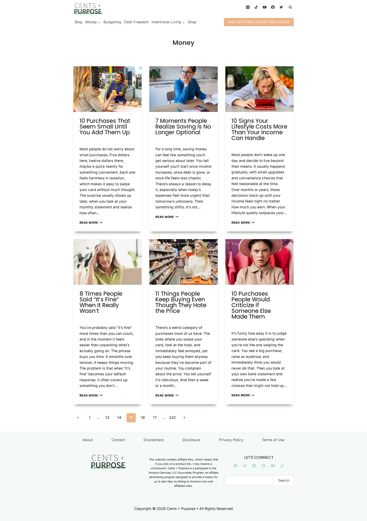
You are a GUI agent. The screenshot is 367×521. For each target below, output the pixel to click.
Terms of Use (273, 440)
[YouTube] (264, 7)
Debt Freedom (136, 22)
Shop (192, 22)
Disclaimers (154, 440)
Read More (91, 222)
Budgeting (112, 22)
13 (107, 417)
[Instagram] (248, 7)
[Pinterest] (263, 465)
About (88, 440)
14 (119, 417)
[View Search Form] (290, 7)
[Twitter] (281, 7)
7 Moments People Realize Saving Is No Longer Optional (183, 126)
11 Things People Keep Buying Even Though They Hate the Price (180, 302)
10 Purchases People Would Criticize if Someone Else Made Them (251, 305)
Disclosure (191, 440)
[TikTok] (256, 7)
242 (172, 417)
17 (155, 417)
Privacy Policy (231, 440)
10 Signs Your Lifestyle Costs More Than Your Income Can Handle (259, 129)
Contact (118, 440)
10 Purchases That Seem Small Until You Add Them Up (105, 126)
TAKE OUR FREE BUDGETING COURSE (258, 22)
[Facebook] (273, 7)
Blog (78, 22)
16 (143, 417)
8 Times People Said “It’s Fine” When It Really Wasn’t (101, 302)
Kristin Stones (93, 140)
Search (283, 480)
